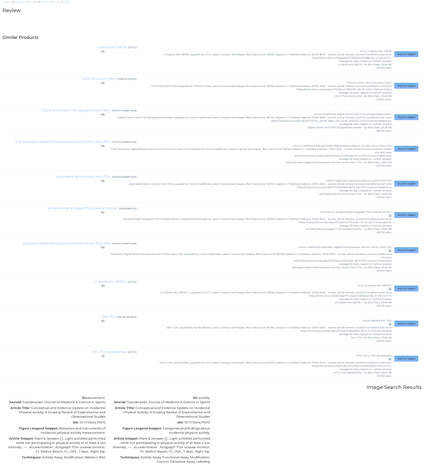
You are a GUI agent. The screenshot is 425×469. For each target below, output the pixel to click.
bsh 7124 (109, 317)
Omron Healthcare (124, 110)
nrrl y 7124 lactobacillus (109, 352)
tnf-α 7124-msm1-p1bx (99, 79)
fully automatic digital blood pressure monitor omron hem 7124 (63, 142)
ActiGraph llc (128, 208)
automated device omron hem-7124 (83, 176)
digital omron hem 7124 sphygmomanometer (76, 110)
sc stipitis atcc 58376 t (110, 282)
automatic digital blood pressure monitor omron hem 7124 (66, 243)
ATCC (132, 47)
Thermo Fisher (127, 78)
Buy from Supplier (406, 54)
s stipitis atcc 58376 (112, 47)
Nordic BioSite (127, 316)
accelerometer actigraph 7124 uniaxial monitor (83, 208)
